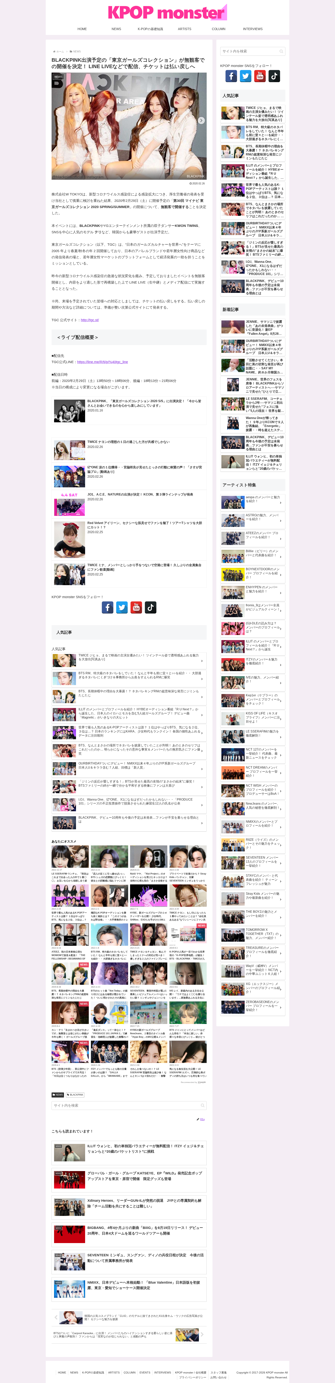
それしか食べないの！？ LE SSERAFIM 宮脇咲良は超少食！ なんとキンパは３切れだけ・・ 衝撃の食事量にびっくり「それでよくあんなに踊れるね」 (148, 1076)
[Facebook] (107, 607)
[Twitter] (122, 607)
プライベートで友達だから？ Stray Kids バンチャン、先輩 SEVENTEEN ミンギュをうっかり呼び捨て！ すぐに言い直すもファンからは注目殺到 (187, 880)
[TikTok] (150, 607)
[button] (202, 1105)
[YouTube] (136, 607)
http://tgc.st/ (90, 320)
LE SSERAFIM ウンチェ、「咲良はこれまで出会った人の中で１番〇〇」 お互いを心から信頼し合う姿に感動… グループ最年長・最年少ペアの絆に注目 (70, 880)
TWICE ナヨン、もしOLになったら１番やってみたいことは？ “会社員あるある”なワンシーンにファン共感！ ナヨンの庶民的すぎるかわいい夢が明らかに (187, 919)
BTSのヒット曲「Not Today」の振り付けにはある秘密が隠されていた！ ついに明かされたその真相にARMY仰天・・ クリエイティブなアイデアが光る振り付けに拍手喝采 (109, 997)
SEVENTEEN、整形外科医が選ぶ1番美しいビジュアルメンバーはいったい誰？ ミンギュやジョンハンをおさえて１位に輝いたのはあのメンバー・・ (148, 997)
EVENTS (145, 1372)
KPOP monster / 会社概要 (190, 1372)
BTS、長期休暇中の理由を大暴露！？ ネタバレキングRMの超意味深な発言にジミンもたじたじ (70, 994)
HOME (62, 1372)
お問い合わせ (218, 1377)
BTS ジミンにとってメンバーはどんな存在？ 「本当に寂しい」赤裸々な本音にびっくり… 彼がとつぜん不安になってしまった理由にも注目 (188, 1037)
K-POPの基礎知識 (93, 1372)
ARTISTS (114, 1372)
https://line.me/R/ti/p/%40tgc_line (102, 362)
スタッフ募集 (219, 1372)
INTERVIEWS (162, 1372)
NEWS (59, 1094)
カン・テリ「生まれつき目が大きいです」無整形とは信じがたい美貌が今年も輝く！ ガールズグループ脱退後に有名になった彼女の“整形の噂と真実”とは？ (70, 1037)
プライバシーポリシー (192, 1377)
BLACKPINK (76, 1094)
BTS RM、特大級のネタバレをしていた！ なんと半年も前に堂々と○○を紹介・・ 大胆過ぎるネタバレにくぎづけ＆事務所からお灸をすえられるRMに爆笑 (109, 958)
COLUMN (130, 1372)
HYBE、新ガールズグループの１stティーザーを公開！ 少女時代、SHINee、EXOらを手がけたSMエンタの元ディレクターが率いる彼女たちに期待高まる (148, 919)
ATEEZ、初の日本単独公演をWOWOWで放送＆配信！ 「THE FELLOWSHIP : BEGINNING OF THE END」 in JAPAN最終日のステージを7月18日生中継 (69, 958)
